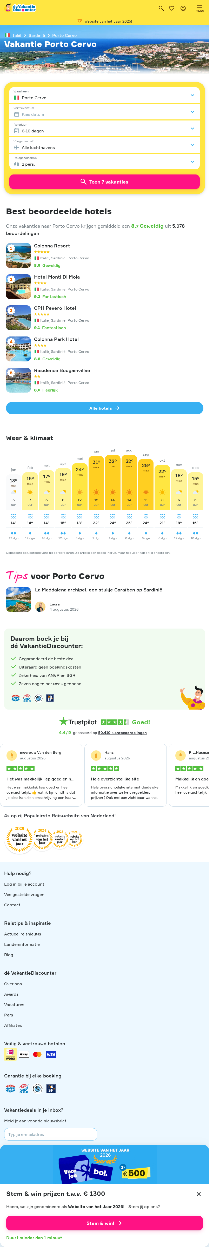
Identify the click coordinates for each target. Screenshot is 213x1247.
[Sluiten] (198, 1194)
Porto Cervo (64, 35)
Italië (16, 35)
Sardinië (37, 35)
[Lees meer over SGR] (27, 698)
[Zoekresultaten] (161, 8)
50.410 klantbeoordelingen (122, 732)
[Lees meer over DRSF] (50, 698)
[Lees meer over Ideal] (38, 698)
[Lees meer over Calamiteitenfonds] (37, 1088)
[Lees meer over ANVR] (15, 698)
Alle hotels (100, 408)
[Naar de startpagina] (20, 8)
